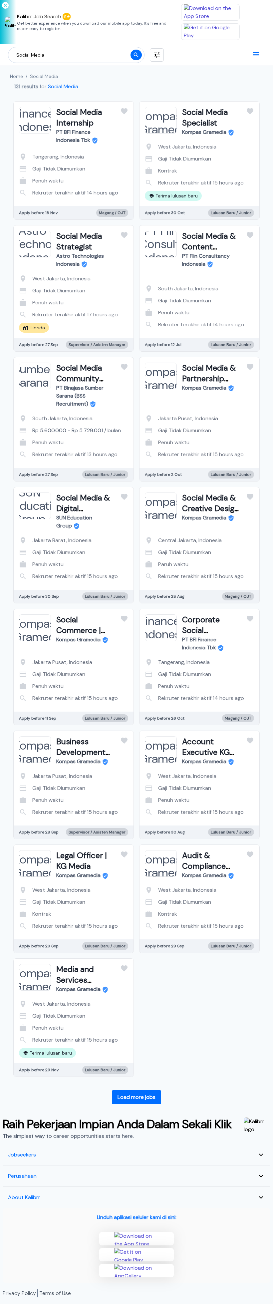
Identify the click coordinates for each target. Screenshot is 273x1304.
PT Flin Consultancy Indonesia (206, 259)
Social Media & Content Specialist (209, 246)
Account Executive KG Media (206, 752)
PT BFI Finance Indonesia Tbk (73, 136)
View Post (47, 185)
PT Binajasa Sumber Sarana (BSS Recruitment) (80, 395)
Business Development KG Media (81, 752)
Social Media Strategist (79, 241)
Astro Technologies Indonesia (80, 259)
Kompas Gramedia (204, 132)
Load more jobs (136, 1097)
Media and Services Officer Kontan (83, 980)
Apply (100, 185)
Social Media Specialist (205, 117)
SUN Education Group (74, 521)
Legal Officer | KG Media (81, 860)
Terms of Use (55, 1293)
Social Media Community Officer (79, 378)
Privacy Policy (19, 1293)
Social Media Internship (79, 117)
